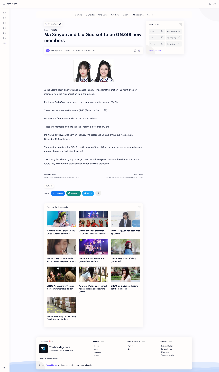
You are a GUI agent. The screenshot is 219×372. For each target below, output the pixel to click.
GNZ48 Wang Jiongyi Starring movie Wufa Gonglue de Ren (60, 287)
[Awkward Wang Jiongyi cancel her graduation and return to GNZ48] (93, 274)
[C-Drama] (78, 15)
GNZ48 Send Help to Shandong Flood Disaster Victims (61, 318)
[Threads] (49, 358)
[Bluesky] (41, 358)
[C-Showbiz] (90, 15)
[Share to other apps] (98, 193)
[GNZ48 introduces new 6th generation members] (93, 247)
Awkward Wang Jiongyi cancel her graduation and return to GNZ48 (93, 289)
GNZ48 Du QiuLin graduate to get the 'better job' (124, 287)
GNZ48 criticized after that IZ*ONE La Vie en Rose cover (92, 232)
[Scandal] (150, 15)
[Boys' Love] (115, 15)
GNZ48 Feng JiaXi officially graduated (123, 259)
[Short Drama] (138, 15)
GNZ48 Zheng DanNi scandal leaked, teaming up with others (61, 259)
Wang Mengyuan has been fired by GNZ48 (125, 232)
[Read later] (135, 50)
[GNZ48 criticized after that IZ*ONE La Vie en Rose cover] (93, 219)
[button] (214, 4)
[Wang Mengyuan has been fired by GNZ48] (125, 219)
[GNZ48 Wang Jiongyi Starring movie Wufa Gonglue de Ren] (61, 274)
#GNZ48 (49, 186)
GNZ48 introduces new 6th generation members (91, 259)
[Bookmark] (210, 4)
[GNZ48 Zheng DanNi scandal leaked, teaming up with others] (61, 247)
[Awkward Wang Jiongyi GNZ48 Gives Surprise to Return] (61, 219)
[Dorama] (126, 15)
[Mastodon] (58, 358)
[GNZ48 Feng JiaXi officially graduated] (125, 247)
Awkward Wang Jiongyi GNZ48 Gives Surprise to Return (61, 232)
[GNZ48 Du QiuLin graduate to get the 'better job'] (125, 274)
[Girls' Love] (102, 15)
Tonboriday (12, 4)
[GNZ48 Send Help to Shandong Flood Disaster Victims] (61, 305)
